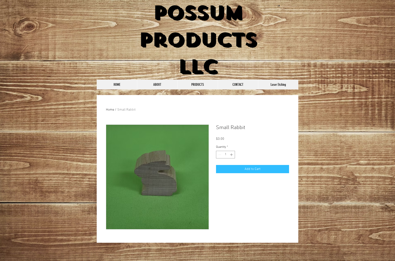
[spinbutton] (225, 154)
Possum (198, 13)
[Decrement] (219, 154)
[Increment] (231, 154)
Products (198, 40)
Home (110, 110)
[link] (278, 5)
